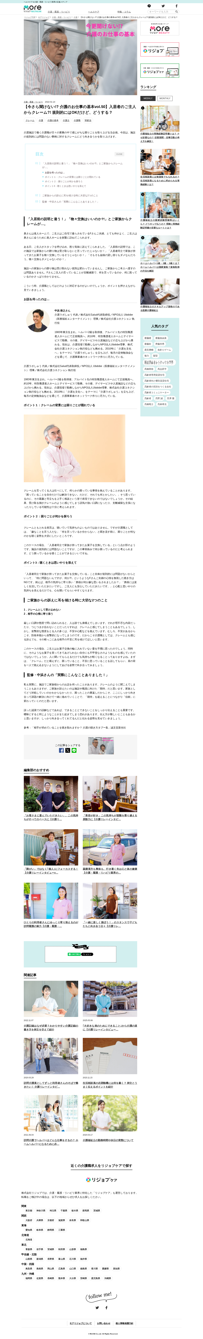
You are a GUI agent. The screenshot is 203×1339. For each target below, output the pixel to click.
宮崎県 (83, 1278)
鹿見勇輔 (148, 350)
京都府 (50, 1220)
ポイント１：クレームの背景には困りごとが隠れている (72, 177)
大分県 (72, 1278)
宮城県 (50, 1249)
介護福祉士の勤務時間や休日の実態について (108, 1140)
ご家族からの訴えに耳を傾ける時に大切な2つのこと (70, 195)
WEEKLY (148, 98)
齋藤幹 (147, 344)
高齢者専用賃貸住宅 (154, 375)
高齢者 (147, 398)
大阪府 (29, 1220)
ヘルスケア (93, 11)
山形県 (72, 1249)
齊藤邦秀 (159, 344)
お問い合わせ (103, 1323)
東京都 (29, 1210)
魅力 (146, 355)
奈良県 (72, 1220)
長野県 (50, 1259)
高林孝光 (162, 404)
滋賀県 (61, 1220)
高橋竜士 (148, 404)
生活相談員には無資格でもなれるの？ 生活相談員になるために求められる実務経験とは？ (160, 181)
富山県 (61, 1259)
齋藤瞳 (147, 338)
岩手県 (39, 1249)
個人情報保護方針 (124, 1323)
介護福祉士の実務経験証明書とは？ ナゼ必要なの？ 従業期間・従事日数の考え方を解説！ (160, 137)
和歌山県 (84, 1220)
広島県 (61, 1268)
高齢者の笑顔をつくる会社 (157, 386)
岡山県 (50, 1268)
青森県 (29, 1249)
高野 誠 (159, 398)
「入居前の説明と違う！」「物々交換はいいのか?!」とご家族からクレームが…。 (82, 165)
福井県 (83, 1259)
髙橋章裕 (148, 369)
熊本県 (61, 1278)
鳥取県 (29, 1268)
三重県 (61, 1230)
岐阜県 (39, 1230)
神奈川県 (40, 1210)
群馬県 (85, 1210)
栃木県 (75, 1210)
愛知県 (29, 1230)
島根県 (39, 1268)
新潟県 (39, 1259)
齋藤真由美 (161, 338)
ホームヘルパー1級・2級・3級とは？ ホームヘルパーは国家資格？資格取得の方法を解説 (160, 267)
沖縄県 (107, 1278)
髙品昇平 (162, 369)
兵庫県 (39, 1220)
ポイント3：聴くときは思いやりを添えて (65, 186)
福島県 (83, 1249)
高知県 (116, 1268)
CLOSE (119, 154)
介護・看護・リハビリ (59, 11)
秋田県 (61, 1249)
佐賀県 (39, 1278)
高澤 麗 (170, 398)
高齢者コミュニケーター (156, 392)
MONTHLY (165, 98)
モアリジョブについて (81, 1323)
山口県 (72, 1268)
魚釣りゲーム (164, 350)
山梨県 (29, 1259)
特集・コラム (124, 11)
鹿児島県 (95, 1278)
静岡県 (50, 1230)
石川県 (72, 1259)
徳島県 (83, 1268)
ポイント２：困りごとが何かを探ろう (64, 181)
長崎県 (50, 1278)
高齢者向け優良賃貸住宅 (156, 380)
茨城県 (96, 1210)
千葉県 (64, 1210)
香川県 (94, 1268)
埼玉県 (53, 1210)
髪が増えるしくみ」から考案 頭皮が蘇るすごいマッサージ (158, 362)
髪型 (155, 355)
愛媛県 (105, 1268)
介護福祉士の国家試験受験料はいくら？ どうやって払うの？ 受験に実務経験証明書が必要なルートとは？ (160, 224)
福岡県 (29, 1278)
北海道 (29, 1239)
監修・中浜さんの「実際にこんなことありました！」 (70, 201)
